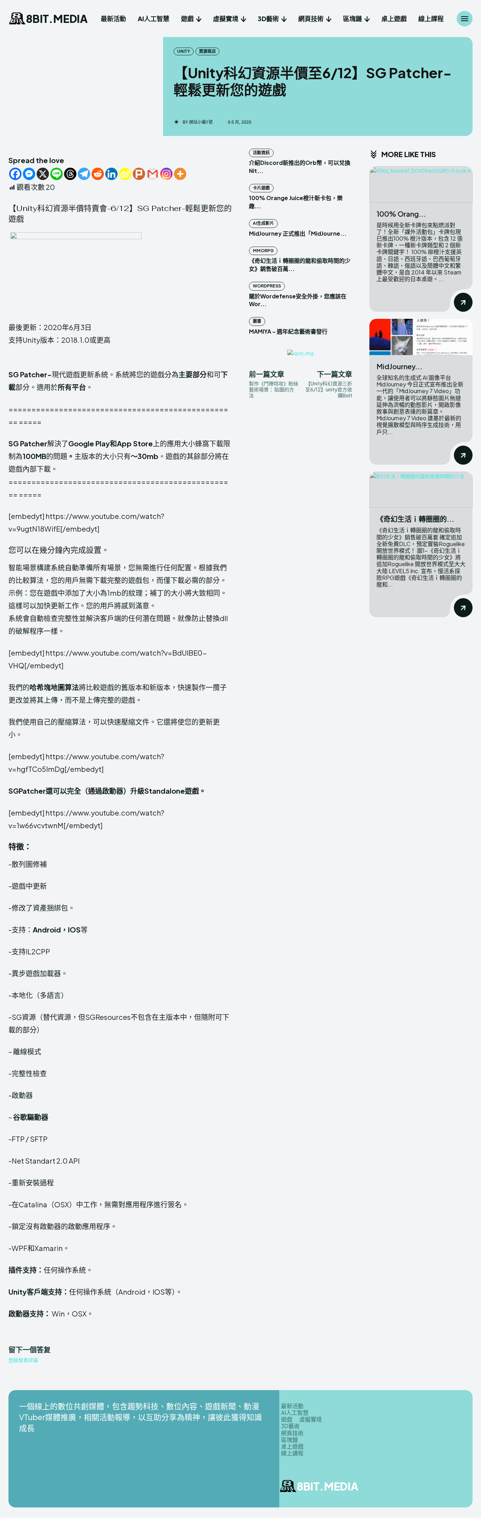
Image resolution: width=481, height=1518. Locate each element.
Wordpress (267, 286)
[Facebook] (15, 174)
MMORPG (263, 250)
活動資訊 (261, 152)
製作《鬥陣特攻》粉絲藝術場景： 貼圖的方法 (273, 389)
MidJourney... (399, 366)
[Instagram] (166, 174)
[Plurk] (139, 174)
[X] (43, 174)
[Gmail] (152, 174)
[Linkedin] (111, 174)
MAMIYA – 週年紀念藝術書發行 (288, 331)
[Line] (56, 174)
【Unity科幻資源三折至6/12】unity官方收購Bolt (328, 389)
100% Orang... (401, 213)
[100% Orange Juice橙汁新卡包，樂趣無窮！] (421, 184)
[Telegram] (84, 174)
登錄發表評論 (23, 1360)
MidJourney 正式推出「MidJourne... (297, 233)
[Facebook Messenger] (29, 174)
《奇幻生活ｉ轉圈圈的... (415, 518)
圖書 (257, 321)
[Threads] (70, 174)
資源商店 (207, 51)
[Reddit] (98, 174)
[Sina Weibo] (125, 174)
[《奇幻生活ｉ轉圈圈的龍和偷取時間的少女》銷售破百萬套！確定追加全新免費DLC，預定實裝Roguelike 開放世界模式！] (421, 490)
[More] (180, 174)
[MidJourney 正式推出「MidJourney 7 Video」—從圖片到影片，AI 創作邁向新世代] (421, 337)
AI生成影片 (263, 223)
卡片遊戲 (261, 188)
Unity (183, 51)
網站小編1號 (201, 122)
